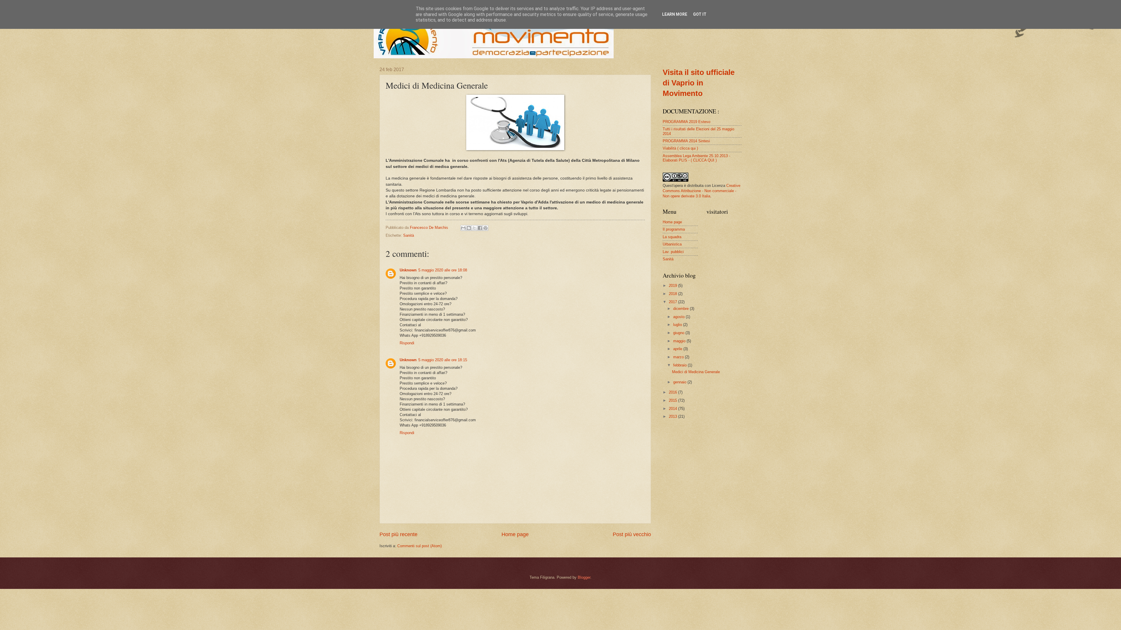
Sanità (408, 235)
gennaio (680, 382)
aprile (678, 349)
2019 (673, 285)
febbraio (680, 365)
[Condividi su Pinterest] (485, 228)
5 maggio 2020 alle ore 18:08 (442, 270)
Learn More (674, 14)
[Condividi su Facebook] (480, 228)
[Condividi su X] (474, 228)
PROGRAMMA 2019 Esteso (686, 122)
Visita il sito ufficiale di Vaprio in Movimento (698, 82)
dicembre (681, 308)
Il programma (674, 229)
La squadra (672, 237)
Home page (515, 534)
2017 (673, 302)
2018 (673, 294)
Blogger (584, 577)
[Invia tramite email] (463, 228)
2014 (673, 408)
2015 (673, 400)
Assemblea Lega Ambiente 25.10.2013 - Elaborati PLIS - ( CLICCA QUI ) (696, 158)
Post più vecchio (632, 534)
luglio (678, 324)
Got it (699, 14)
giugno (679, 333)
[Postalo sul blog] (469, 228)
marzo (679, 357)
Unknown (408, 270)
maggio (680, 341)
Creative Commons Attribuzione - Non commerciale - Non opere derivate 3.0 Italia (701, 190)
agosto (679, 317)
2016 (673, 392)
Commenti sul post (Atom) (419, 546)
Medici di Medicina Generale (696, 372)
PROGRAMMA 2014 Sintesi (686, 141)
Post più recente (398, 534)
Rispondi (407, 343)
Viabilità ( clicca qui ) (680, 148)
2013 (673, 416)
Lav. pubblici (673, 252)
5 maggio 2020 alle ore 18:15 (442, 360)
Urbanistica (672, 244)
